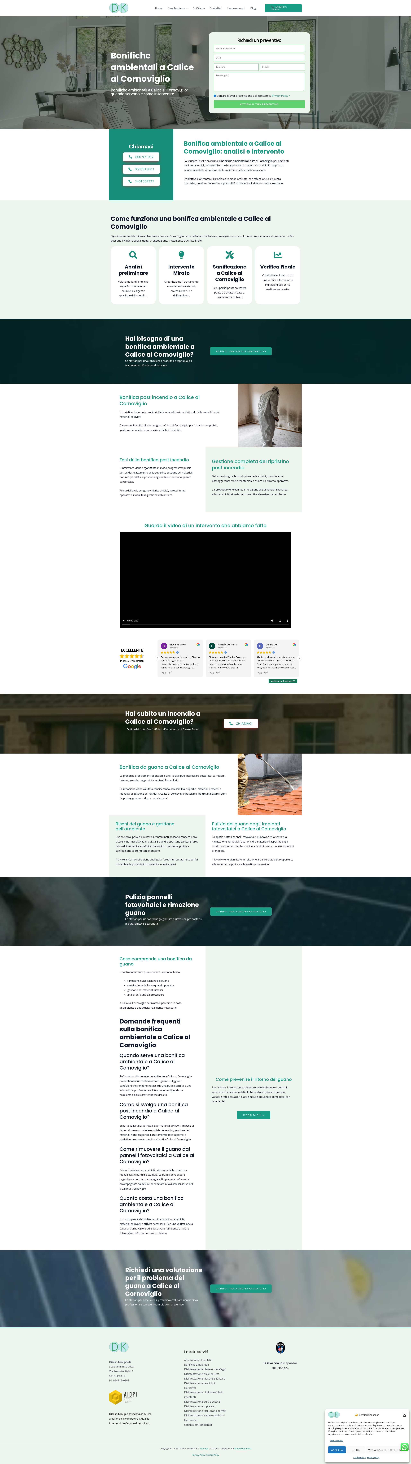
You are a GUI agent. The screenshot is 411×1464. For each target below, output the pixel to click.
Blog (253, 8)
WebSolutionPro (242, 1448)
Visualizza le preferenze (386, 1449)
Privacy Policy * (281, 95)
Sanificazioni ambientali (198, 1424)
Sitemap (204, 1448)
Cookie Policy (359, 1457)
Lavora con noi (236, 8)
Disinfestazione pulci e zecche (202, 1401)
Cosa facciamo (176, 8)
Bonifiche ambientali (196, 1364)
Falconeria (190, 1420)
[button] (404, 1414)
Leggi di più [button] (166, 672)
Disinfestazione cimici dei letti (201, 1374)
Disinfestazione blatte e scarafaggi (205, 1369)
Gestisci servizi (336, 1440)
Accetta (337, 1449)
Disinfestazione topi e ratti (200, 1406)
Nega (356, 1449)
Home (158, 8)
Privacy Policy (373, 1457)
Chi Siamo (199, 8)
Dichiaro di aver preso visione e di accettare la (253, 95)
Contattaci (216, 8)
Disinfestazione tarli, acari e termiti (205, 1411)
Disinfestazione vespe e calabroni (204, 1415)
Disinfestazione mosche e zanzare (204, 1378)
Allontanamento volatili (198, 1360)
